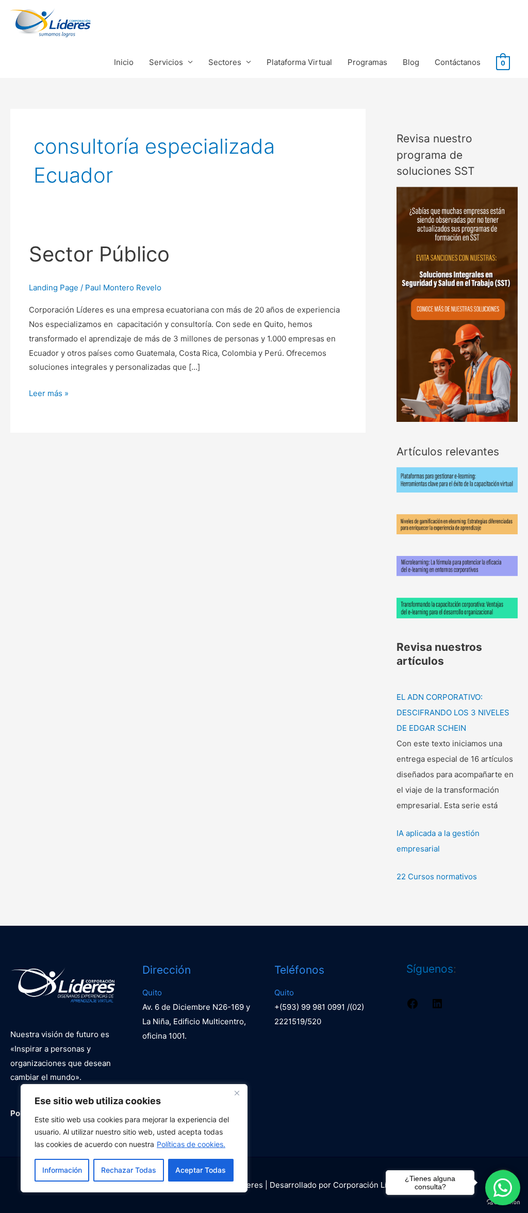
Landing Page (53, 287)
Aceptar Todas (200, 1170)
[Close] (236, 1093)
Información (62, 1170)
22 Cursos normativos (437, 876)
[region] (134, 1138)
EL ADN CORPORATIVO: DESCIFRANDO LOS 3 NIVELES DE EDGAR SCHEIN (453, 712)
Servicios (166, 62)
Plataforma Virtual (299, 62)
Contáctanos (458, 62)
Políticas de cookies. (191, 1144)
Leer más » (49, 392)
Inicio (124, 62)
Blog (411, 62)
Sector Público (99, 254)
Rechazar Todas (128, 1170)
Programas (367, 62)
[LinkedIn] (437, 1007)
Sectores (224, 62)
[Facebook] (412, 1007)
